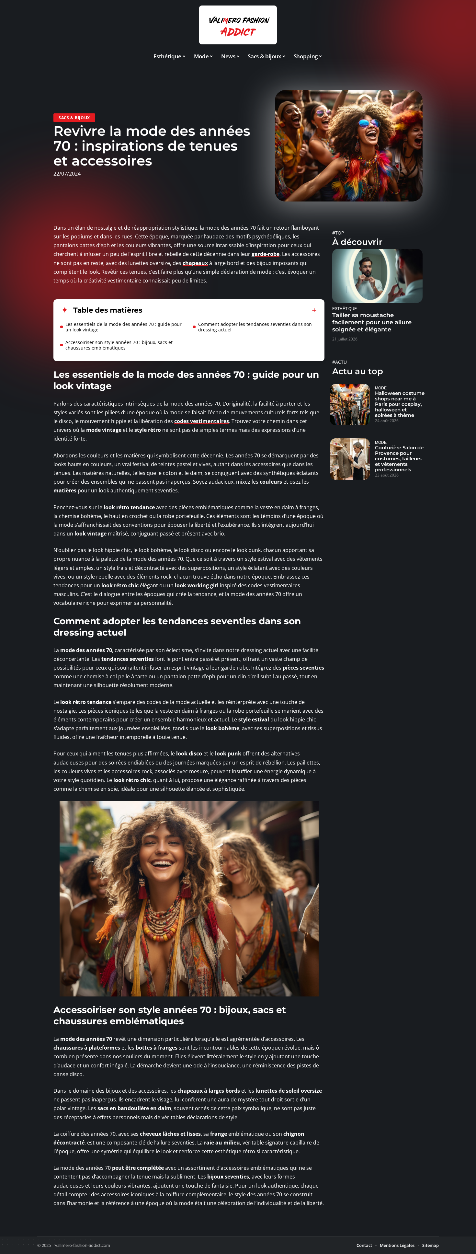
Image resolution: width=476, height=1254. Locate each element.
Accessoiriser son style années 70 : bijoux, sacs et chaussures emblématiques (119, 345)
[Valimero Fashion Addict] (238, 25)
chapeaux (195, 263)
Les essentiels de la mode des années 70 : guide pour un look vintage (123, 327)
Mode (381, 388)
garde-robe (265, 254)
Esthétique (344, 308)
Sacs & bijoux (74, 117)
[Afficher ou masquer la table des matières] (229, 310)
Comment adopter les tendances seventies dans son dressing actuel (255, 327)
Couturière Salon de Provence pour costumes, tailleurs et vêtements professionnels (399, 458)
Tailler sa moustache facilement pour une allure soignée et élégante (372, 322)
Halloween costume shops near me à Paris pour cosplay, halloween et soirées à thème (400, 404)
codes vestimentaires (201, 421)
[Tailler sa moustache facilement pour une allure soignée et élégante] (377, 276)
